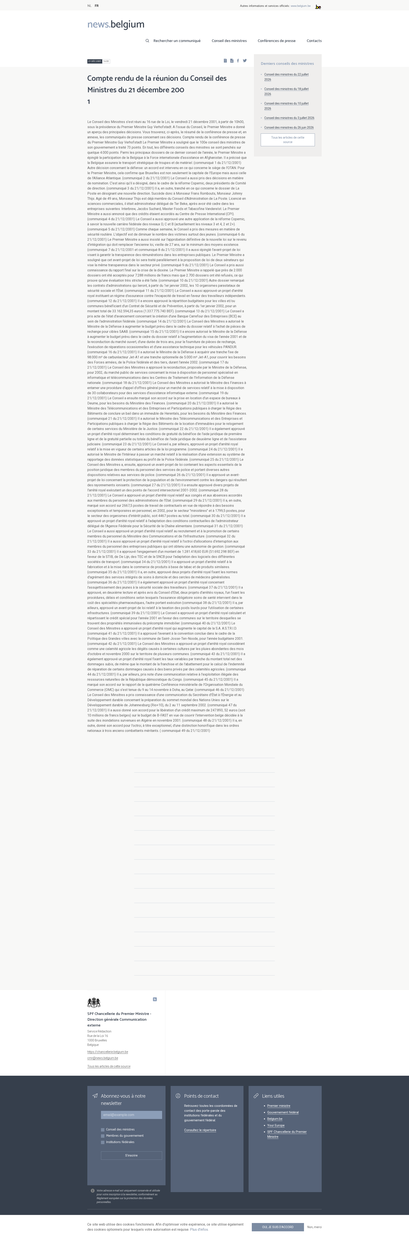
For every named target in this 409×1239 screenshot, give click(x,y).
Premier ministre (278, 1106)
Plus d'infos (199, 1229)
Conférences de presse (277, 41)
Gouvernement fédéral (283, 1112)
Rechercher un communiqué (177, 41)
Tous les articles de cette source (287, 140)
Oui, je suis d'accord (278, 1227)
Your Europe (276, 1125)
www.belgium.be (301, 5)
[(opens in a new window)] (236, 60)
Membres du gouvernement (125, 1135)
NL (89, 6)
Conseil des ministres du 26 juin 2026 (289, 127)
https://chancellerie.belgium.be (107, 1052)
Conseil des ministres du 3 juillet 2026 (289, 118)
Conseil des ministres (229, 41)
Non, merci (314, 1227)
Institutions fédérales (120, 1142)
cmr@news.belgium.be (102, 1058)
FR (97, 6)
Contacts (314, 41)
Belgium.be (274, 1119)
